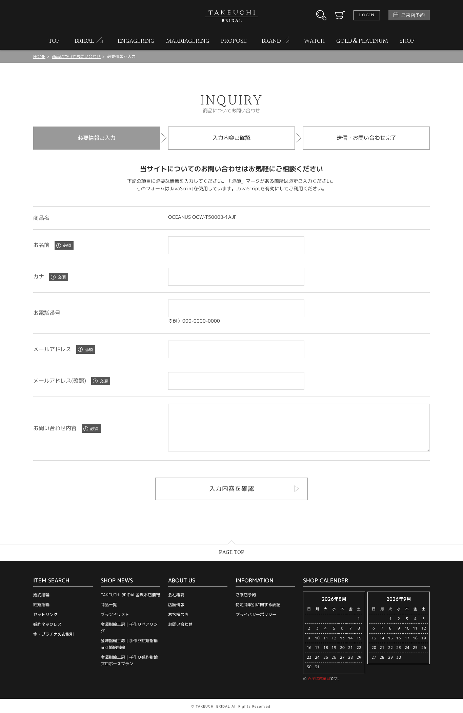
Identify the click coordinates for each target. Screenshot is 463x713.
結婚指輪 (41, 605)
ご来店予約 (413, 15)
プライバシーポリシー (256, 614)
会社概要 (176, 595)
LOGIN (367, 15)
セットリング (45, 614)
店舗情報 (176, 605)
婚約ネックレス (47, 624)
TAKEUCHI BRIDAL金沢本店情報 (130, 595)
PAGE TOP (231, 552)
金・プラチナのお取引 (53, 634)
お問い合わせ (180, 624)
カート (340, 15)
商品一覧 (109, 605)
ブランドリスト (115, 614)
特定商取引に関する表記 (258, 605)
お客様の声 (178, 614)
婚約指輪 (41, 595)
